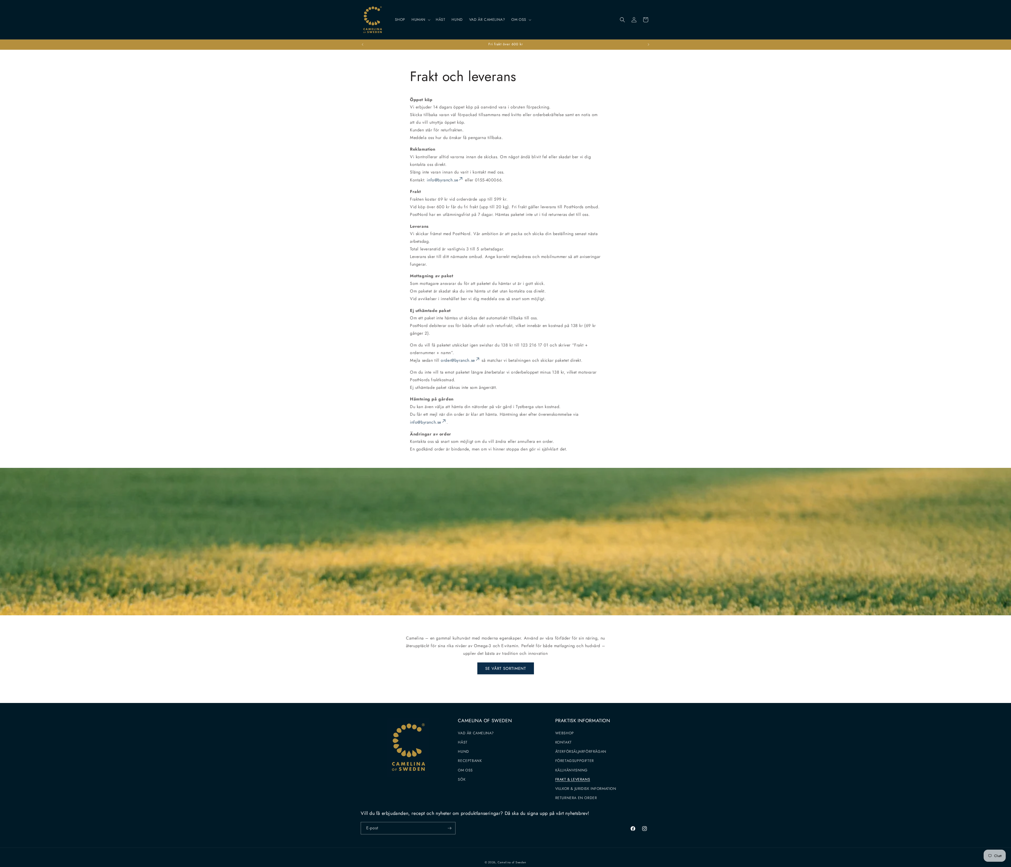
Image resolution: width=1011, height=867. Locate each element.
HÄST (462, 742)
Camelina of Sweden (512, 862)
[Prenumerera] (449, 828)
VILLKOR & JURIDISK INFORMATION (585, 788)
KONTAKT (563, 742)
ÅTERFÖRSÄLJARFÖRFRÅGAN (580, 751)
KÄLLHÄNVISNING (571, 770)
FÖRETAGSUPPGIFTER (574, 760)
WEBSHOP (564, 733)
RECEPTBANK (470, 760)
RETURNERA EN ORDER (576, 797)
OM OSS (465, 770)
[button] (420, 19)
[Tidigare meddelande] (362, 44)
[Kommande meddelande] (648, 44)
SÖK (461, 779)
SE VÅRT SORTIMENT (505, 668)
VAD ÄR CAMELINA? (476, 733)
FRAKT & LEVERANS (572, 779)
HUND (463, 751)
